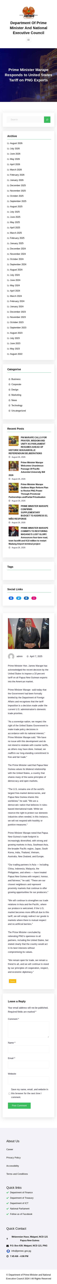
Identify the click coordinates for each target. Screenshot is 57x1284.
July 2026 (15, 148)
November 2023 (18, 317)
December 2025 (18, 185)
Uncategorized (18, 410)
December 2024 (18, 248)
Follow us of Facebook (21, 1214)
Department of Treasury (22, 1198)
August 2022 (16, 354)
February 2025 (17, 238)
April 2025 (15, 227)
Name (11, 1043)
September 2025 (18, 201)
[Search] (47, 119)
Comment (13, 1019)
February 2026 (17, 175)
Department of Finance (21, 1192)
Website (12, 1074)
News (14, 400)
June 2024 (15, 280)
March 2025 (16, 233)
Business (16, 379)
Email (11, 1058)
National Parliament (19, 1208)
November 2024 (18, 254)
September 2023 (18, 327)
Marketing (16, 395)
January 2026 (16, 180)
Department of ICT (19, 1203)
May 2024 (15, 285)
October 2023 (16, 322)
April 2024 (15, 291)
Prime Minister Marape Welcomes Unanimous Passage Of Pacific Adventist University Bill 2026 (27, 468)
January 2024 (16, 306)
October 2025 (16, 196)
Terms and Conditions (17, 1174)
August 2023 (16, 333)
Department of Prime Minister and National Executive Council (28, 28)
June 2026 (15, 154)
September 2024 (18, 264)
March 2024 (16, 296)
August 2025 (16, 206)
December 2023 (18, 312)
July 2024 (15, 275)
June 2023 (15, 343)
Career (9, 1149)
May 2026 (15, 159)
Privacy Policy (13, 1157)
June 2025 (15, 217)
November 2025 (18, 190)
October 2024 (16, 259)
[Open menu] (28, 39)
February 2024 (17, 301)
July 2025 (15, 212)
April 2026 (15, 164)
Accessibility (12, 1166)
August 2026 (16, 143)
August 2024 (16, 269)
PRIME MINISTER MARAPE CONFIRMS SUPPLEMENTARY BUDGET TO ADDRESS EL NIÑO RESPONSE (28, 512)
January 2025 (16, 243)
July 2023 (15, 338)
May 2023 (15, 348)
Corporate (16, 384)
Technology (17, 405)
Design (14, 389)
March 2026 (16, 169)
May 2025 (15, 222)
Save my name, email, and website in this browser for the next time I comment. (29, 1093)
